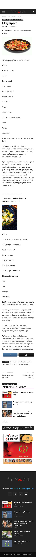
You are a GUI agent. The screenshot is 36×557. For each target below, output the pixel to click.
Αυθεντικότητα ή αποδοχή (28, 376)
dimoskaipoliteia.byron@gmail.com (22, 489)
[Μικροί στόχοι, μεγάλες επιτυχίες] (7, 534)
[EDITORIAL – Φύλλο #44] (7, 543)
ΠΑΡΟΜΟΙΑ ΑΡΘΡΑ (9, 384)
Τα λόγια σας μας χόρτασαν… (7, 376)
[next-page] (6, 421)
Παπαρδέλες (6, 364)
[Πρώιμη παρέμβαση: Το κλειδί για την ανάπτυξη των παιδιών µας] (7, 413)
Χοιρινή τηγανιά (23, 364)
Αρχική (4, 16)
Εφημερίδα (13, 362)
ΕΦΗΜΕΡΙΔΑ (11, 16)
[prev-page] (3, 421)
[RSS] (21, 494)
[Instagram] (15, 494)
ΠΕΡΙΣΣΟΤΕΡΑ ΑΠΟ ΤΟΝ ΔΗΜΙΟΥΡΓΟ (15, 387)
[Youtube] (26, 494)
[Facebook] (10, 494)
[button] (3, 11)
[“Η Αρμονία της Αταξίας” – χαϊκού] (7, 404)
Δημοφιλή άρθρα (19, 19)
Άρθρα (19, 16)
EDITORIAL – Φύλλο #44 (21, 541)
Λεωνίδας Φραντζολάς (24, 362)
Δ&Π (5, 26)
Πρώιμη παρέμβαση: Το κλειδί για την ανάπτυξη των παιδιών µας (22, 413)
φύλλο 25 (14, 364)
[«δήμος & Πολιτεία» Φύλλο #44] (7, 394)
